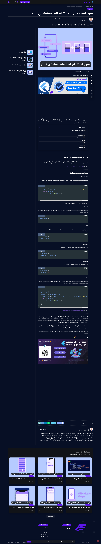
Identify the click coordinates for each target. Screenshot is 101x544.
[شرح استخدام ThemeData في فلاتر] (79, 467)
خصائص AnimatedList (80, 133)
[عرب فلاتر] (88, 2)
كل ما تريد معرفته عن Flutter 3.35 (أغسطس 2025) (18, 51)
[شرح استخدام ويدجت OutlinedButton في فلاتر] (50, 467)
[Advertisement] (63, 106)
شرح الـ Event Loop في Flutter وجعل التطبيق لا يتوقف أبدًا (18, 58)
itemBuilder (80, 135)
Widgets (90, 9)
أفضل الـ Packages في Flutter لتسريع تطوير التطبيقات (17, 71)
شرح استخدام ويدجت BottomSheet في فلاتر (73, 310)
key (82, 140)
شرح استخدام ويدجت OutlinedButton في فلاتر (51, 479)
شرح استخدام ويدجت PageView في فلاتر (74, 203)
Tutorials (24, 54)
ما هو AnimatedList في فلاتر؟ (78, 130)
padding (81, 142)
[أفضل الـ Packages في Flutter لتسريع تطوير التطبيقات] (30, 72)
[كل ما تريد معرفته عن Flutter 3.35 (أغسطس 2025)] (30, 52)
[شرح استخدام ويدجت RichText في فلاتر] (50, 495)
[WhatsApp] (38, 429)
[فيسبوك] (43, 429)
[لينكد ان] (42, 429)
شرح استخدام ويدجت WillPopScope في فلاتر (79, 508)
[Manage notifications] (98, 541)
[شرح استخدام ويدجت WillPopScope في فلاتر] (79, 495)
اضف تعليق (70, 19)
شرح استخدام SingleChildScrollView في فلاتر (23, 479)
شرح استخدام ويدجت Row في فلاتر (75, 166)
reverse (81, 145)
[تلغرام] (40, 429)
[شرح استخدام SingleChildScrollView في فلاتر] (22, 467)
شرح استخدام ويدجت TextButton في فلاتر (23, 508)
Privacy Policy (64, 541)
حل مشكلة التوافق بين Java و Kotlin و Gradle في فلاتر (17, 64)
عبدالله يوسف (82, 19)
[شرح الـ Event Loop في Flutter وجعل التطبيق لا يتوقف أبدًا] (30, 59)
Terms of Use (71, 541)
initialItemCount (79, 137)
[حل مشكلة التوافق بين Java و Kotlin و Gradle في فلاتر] (30, 65)
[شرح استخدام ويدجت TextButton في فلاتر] (22, 495)
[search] (15, 2)
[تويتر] (68, 528)
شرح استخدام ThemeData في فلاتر (81, 479)
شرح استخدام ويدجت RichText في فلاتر (52, 508)
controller (81, 147)
